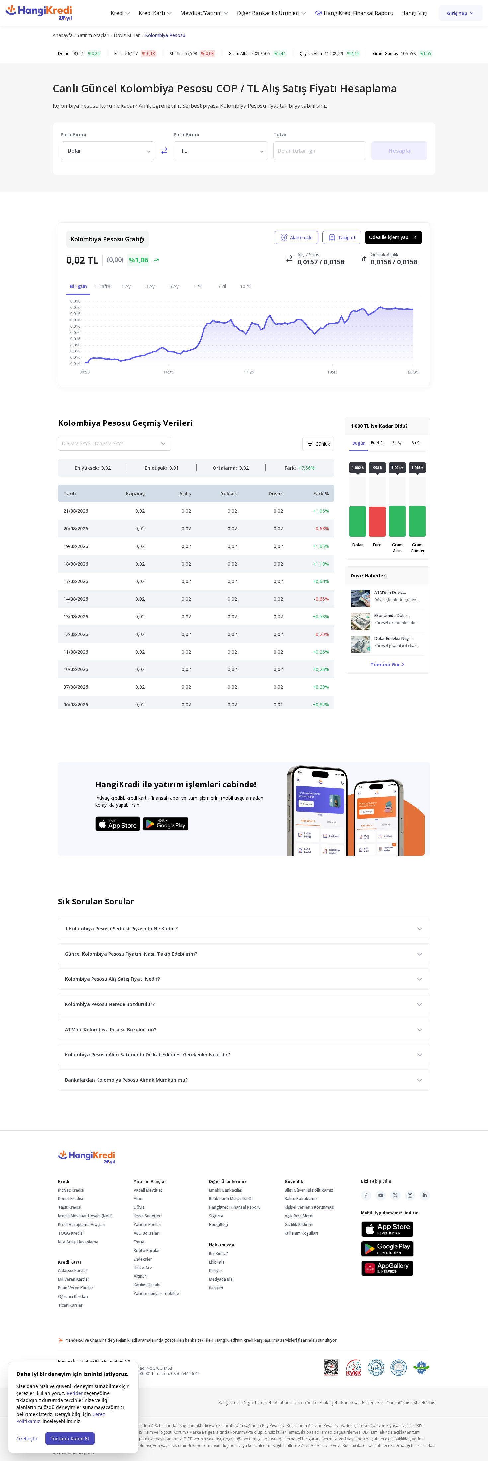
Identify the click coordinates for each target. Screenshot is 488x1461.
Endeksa (351, 1402)
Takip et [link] (347, 237)
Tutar (280, 134)
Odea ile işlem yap (388, 237)
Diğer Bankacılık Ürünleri (268, 13)
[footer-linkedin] (424, 1195)
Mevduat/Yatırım (201, 13)
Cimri (312, 1402)
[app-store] (387, 1229)
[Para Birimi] (108, 150)
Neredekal (374, 1402)
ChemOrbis (399, 1402)
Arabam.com (290, 1402)
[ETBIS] (331, 1367)
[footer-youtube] (380, 1195)
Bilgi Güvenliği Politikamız (309, 1190)
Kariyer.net (231, 1402)
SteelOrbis (424, 1402)
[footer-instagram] (410, 1195)
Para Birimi (73, 134)
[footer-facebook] (366, 1195)
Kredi (117, 13)
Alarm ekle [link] (301, 237)
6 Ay (174, 286)
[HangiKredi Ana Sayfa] (244, 1157)
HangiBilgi (414, 13)
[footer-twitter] (395, 1195)
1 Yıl (198, 286)
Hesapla (399, 150)
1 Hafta (102, 286)
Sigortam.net (259, 1402)
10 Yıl (245, 286)
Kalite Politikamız (301, 1198)
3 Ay (150, 286)
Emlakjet (330, 1402)
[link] (461, 13)
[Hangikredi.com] (38, 13)
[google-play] (387, 1249)
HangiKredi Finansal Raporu (358, 13)
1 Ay (126, 286)
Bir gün (78, 286)
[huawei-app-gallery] (387, 1268)
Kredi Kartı (152, 13)
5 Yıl (221, 286)
